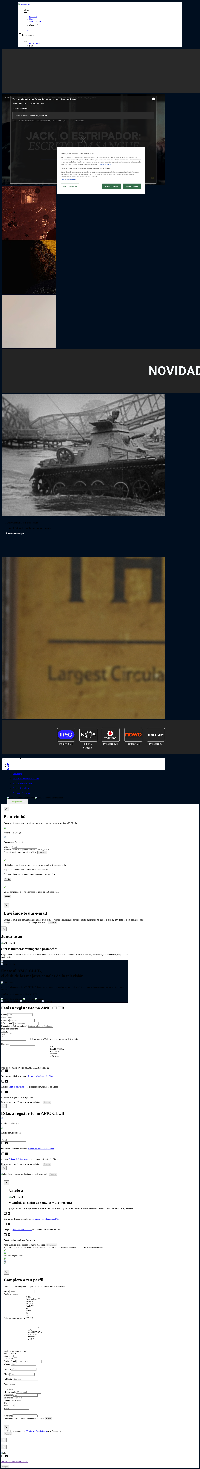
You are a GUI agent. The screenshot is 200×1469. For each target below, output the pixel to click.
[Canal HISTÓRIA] (57, 1049)
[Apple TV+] (36, 1306)
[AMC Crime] (57, 1056)
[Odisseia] (57, 1054)
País (5, 1353)
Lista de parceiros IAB (68, 179)
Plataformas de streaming (14, 1318)
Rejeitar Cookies (111, 186)
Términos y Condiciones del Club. (46, 1219)
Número (7, 1369)
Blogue (32, 19)
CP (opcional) (7, 1023)
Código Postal (10, 1361)
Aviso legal (17, 773)
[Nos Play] (36, 1318)
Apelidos (5, 1020)
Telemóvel (8, 1398)
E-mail (8, 847)
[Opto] (36, 1315)
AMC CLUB (35, 21)
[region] (101, 170)
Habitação (8, 1379)
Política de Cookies (105, 164)
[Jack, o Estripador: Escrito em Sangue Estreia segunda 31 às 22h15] (29, 213)
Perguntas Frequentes (22, 793)
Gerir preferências (18, 801)
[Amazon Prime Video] (36, 1299)
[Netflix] (36, 1297)
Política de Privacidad (22, 1229)
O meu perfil (34, 43)
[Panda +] (36, 1311)
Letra (6, 1389)
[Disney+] (36, 1302)
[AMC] (57, 1047)
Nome (3, 1017)
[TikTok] (8, 769)
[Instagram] (8, 766)
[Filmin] (36, 1308)
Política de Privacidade (22, 783)
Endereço (8, 1395)
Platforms (5, 1044)
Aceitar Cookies (132, 186)
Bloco (6, 1374)
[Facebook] (8, 764)
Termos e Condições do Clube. (41, 1076)
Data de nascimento (9, 1029)
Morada (7, 1364)
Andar (6, 1384)
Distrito (7, 1356)
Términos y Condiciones (36, 1431)
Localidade (8, 1358)
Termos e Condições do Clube (26, 778)
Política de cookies (21, 788)
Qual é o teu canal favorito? (15, 1351)
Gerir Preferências (70, 186)
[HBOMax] (36, 1304)
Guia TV (33, 16)
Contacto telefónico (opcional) (14, 1026)
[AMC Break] (57, 1051)
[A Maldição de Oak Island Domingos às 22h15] (29, 267)
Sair (31, 46)
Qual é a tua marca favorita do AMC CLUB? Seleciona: (25, 1068)
